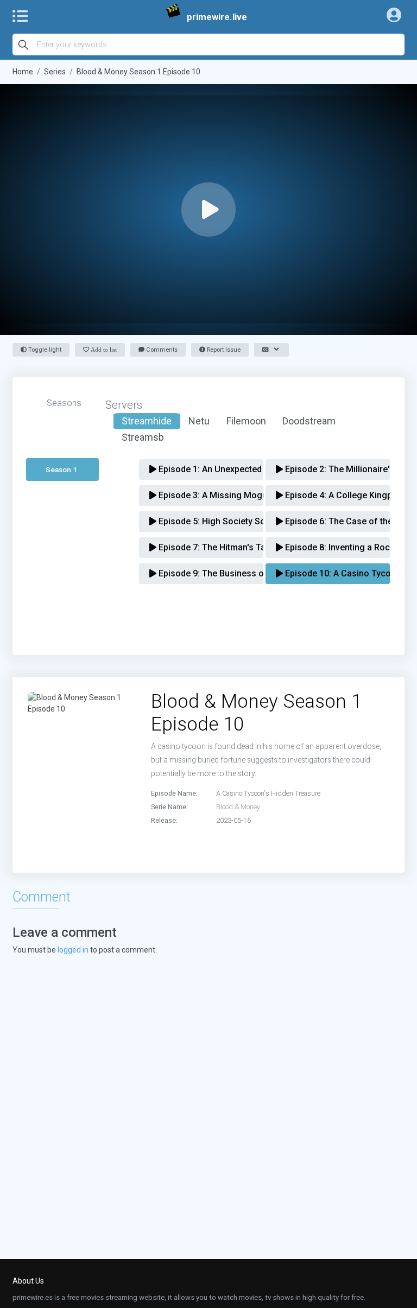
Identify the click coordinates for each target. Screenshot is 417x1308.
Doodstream (309, 421)
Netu (199, 421)
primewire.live (217, 17)
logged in (73, 949)
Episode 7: (204, 547)
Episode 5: (204, 521)
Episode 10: (331, 573)
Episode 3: (204, 495)
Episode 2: (331, 469)
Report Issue (223, 349)
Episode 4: (331, 495)
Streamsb (143, 437)
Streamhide (147, 421)
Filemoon (246, 421)
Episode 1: (204, 469)
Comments (161, 349)
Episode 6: (331, 521)
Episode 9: (204, 573)
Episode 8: (331, 547)
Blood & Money (238, 807)
